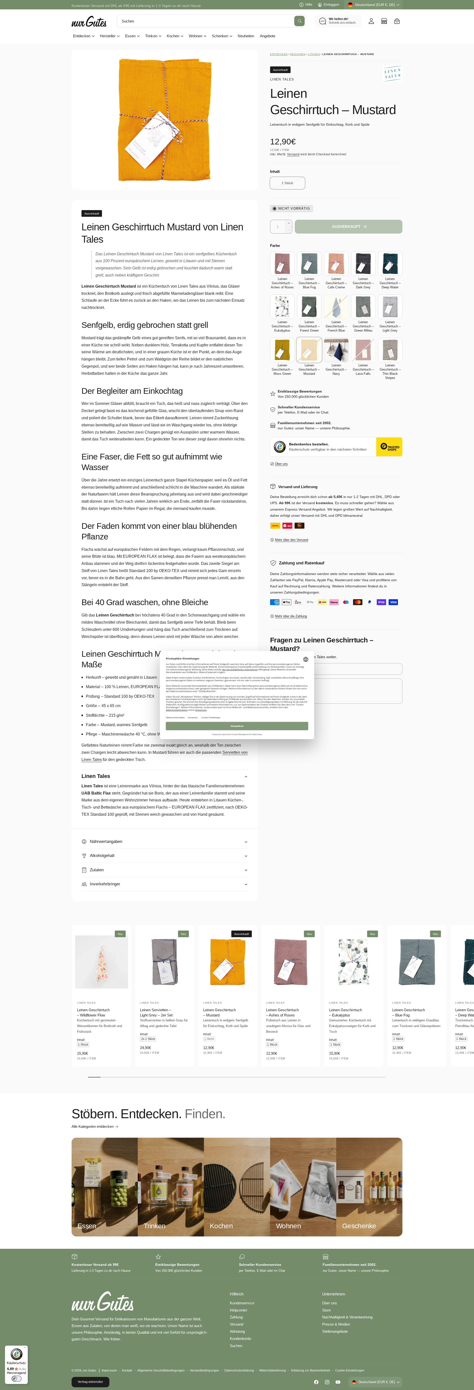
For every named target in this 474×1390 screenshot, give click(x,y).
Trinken (151, 36)
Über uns (281, 464)
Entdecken (81, 36)
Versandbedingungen (204, 1370)
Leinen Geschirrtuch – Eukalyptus (345, 1012)
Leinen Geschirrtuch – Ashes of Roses (282, 1012)
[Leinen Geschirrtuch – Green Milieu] (363, 307)
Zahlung (236, 1317)
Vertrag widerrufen (90, 1381)
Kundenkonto (240, 1338)
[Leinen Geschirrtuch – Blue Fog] (309, 263)
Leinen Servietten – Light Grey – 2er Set (156, 1012)
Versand (293, 154)
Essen (130, 36)
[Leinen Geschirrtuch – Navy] (336, 350)
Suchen (236, 1346)
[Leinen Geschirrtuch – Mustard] (309, 350)
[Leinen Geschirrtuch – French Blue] (336, 307)
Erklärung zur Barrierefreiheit (310, 1370)
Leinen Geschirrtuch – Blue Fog (408, 1012)
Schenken (220, 36)
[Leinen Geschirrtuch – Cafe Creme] (336, 263)
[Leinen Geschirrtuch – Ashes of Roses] (282, 263)
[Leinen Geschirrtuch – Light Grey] (390, 307)
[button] (397, 21)
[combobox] (211, 21)
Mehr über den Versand (291, 540)
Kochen (173, 36)
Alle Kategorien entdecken (93, 1126)
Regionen (297, 54)
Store (326, 1310)
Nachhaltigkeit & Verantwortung (347, 1317)
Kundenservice (242, 1303)
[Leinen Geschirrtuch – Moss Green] (282, 350)
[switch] (16, 1379)
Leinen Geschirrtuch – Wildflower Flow (93, 1012)
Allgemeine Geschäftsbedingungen (161, 1370)
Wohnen (195, 36)
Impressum (109, 1370)
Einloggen (331, 4)
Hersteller (108, 36)
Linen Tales (282, 79)
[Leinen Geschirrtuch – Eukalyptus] (282, 307)
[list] (237, 1264)
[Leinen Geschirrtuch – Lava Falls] (363, 350)
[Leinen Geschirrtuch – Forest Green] (309, 307)
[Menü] (25, 1348)
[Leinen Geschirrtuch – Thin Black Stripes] (390, 350)
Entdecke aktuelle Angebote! (94, 4)
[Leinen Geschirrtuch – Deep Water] (390, 263)
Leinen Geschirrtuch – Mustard (219, 1012)
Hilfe (308, 4)
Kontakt (127, 1370)
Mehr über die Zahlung (291, 616)
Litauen (314, 54)
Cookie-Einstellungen (349, 1370)
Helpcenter (238, 1310)
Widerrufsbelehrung (272, 1370)
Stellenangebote (335, 1331)
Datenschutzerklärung (239, 1370)
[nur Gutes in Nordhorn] (384, 21)
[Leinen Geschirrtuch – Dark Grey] (363, 263)
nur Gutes (89, 1370)
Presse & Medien (336, 1324)
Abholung (237, 1331)
